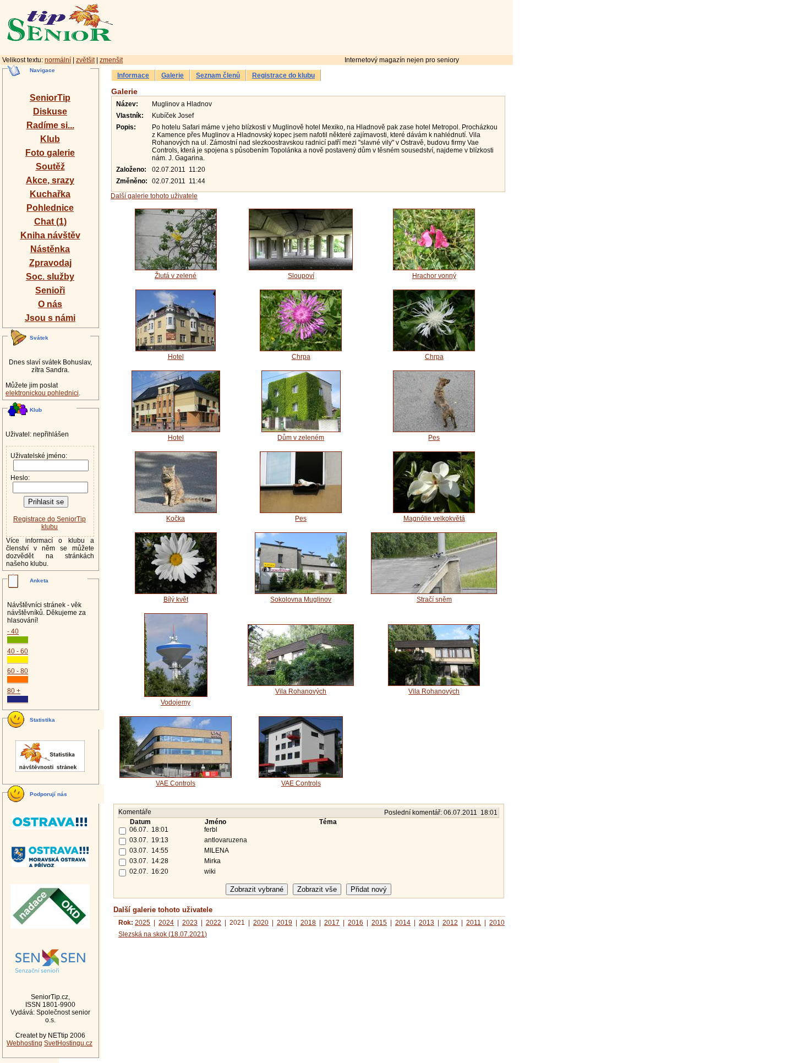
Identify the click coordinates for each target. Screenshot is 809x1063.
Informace (133, 75)
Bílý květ (175, 599)
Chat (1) (50, 221)
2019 (284, 922)
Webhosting (24, 1043)
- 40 (13, 631)
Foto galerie (50, 152)
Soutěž (50, 166)
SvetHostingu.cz (68, 1043)
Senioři (50, 290)
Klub (50, 139)
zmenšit (111, 60)
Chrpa (301, 357)
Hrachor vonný (434, 276)
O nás (50, 304)
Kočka (175, 518)
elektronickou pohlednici (42, 393)
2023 (190, 922)
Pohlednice (50, 207)
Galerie (172, 75)
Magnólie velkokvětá (434, 518)
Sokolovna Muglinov (300, 599)
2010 (497, 922)
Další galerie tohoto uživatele (154, 196)
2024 (166, 922)
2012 (450, 922)
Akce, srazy (50, 180)
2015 (379, 922)
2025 (142, 922)
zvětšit (85, 60)
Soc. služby (50, 276)
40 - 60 (17, 651)
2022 (213, 922)
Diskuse (50, 111)
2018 (308, 922)
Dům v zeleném (300, 437)
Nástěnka (50, 249)
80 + (13, 691)
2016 (355, 922)
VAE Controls (175, 783)
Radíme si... (50, 125)
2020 (261, 922)
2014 (403, 922)
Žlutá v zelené (175, 276)
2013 (426, 922)
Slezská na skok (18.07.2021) (162, 934)
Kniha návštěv (50, 235)
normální (58, 60)
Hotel (176, 357)
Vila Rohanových (300, 691)
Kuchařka (50, 194)
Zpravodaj (50, 263)
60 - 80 (17, 671)
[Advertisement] (360, 25)
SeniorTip (50, 97)
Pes (434, 437)
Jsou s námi (50, 318)
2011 (473, 922)
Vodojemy (175, 702)
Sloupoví (301, 276)
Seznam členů (218, 75)
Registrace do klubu (283, 75)
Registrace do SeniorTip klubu (49, 523)
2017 (332, 922)
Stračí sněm (434, 599)
